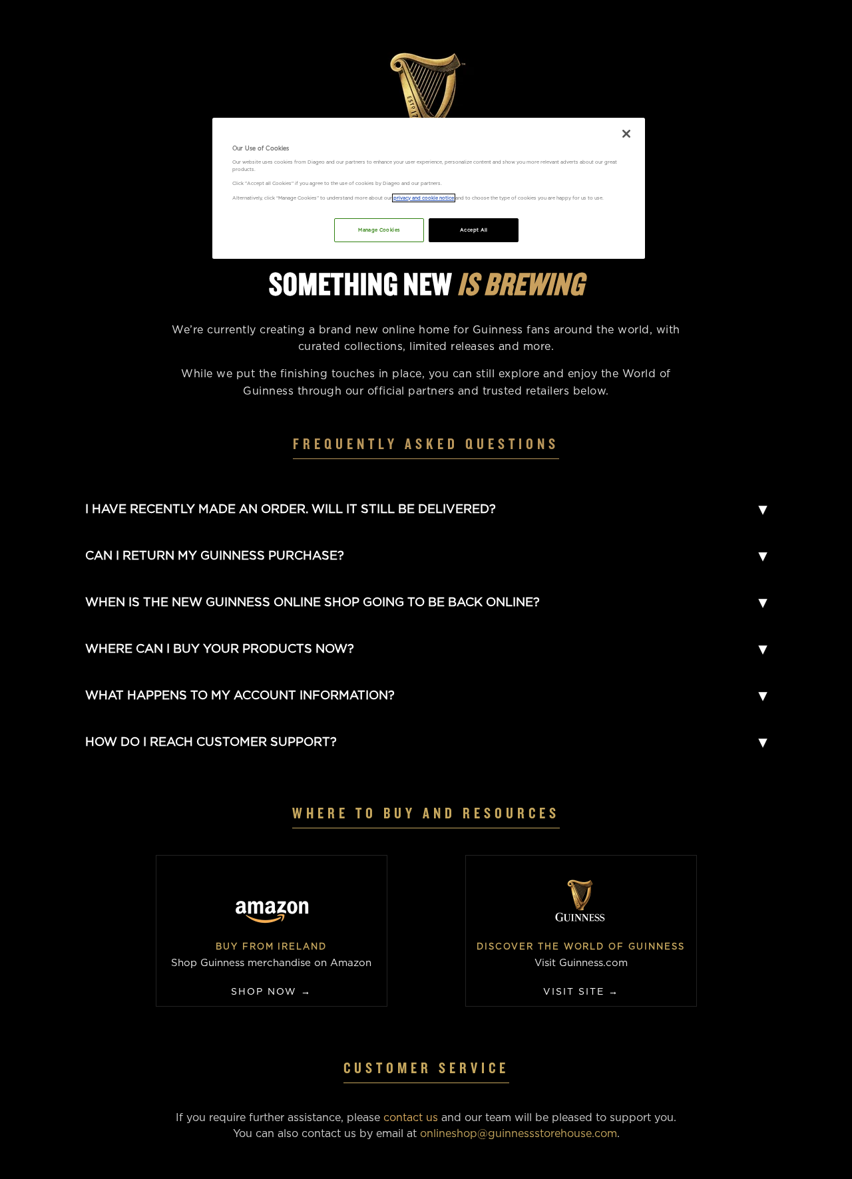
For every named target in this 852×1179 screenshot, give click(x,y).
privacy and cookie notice (423, 198)
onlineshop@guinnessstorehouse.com (518, 1133)
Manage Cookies (379, 230)
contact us (410, 1117)
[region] (428, 188)
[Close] (626, 133)
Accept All (474, 230)
